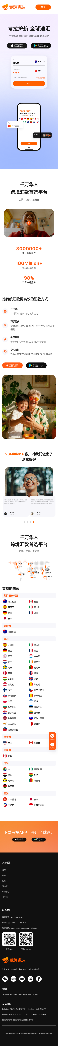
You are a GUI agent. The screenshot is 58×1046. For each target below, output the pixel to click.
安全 (4, 881)
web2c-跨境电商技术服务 (12, 1014)
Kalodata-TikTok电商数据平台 (14, 1009)
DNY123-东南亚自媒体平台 (35, 1014)
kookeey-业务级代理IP (37, 1009)
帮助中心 (5, 892)
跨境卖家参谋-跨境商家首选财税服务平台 (18, 1020)
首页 (4, 870)
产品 (4, 875)
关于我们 (5, 897)
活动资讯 (5, 886)
